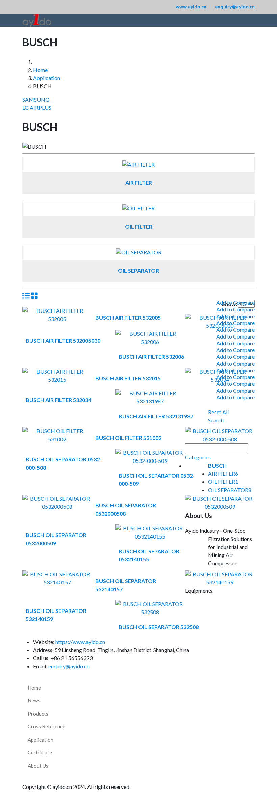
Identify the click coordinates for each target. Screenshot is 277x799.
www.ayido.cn (191, 6)
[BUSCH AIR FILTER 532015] (57, 371)
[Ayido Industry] (36, 20)
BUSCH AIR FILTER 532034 (58, 400)
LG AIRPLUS (36, 107)
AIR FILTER (138, 182)
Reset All (218, 412)
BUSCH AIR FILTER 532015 (128, 378)
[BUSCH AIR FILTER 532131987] (150, 393)
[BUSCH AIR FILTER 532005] (57, 310)
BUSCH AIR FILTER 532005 (128, 317)
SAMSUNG (35, 99)
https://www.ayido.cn (80, 642)
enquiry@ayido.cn (235, 6)
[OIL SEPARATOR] (138, 252)
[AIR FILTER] (138, 164)
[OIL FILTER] (138, 208)
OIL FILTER (138, 226)
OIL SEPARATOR (138, 270)
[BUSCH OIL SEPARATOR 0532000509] (220, 498)
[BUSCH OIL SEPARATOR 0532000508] (57, 498)
